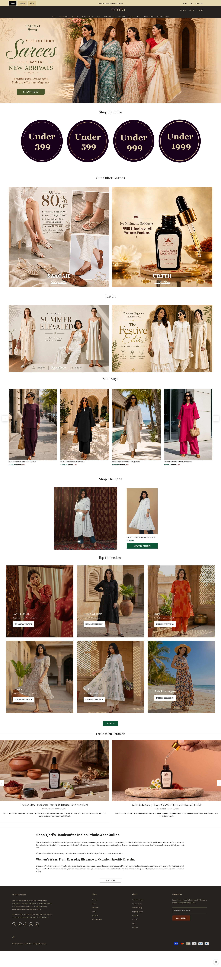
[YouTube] (37, 924)
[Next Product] (216, 418)
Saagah (22, 3)
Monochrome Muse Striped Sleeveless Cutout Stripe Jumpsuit (140, 537)
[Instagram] (25, 924)
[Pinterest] (31, 924)
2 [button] (110, 97)
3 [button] (113, 97)
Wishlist (185, 3)
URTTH (32, 3)
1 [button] (108, 97)
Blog (191, 3)
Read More (110, 880)
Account (183, 10)
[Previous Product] (5, 418)
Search (191, 10)
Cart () (200, 10)
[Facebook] (14, 924)
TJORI (12, 3)
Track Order (199, 3)
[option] (110, 60)
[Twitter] (20, 924)
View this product (142, 547)
